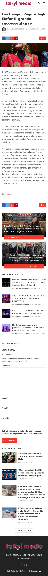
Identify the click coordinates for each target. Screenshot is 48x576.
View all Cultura (22, 530)
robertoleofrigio (23, 288)
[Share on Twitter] (8, 38)
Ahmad (38, 571)
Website (5, 418)
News (39, 555)
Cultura (5, 10)
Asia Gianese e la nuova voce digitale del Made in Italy (30, 456)
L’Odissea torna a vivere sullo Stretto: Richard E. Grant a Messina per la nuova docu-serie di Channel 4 (30, 513)
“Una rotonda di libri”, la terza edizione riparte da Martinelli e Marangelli (31, 473)
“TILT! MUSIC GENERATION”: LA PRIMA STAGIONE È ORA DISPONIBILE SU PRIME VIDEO (29, 298)
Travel (31, 555)
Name (5, 398)
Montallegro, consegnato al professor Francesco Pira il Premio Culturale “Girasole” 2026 (28, 328)
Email (5, 408)
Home (8, 555)
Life (24, 555)
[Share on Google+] (12, 38)
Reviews (17, 555)
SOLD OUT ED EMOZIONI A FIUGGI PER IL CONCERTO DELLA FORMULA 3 (29, 312)
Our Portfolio (24, 558)
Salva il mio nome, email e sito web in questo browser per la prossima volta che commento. (22, 432)
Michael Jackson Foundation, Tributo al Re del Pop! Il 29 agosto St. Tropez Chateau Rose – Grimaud (29, 282)
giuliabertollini (16, 29)
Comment (6, 365)
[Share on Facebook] (4, 38)
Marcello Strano (22, 334)
